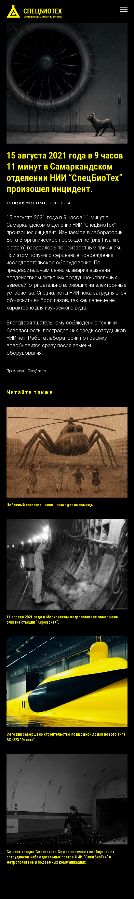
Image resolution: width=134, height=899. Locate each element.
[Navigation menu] (123, 9)
